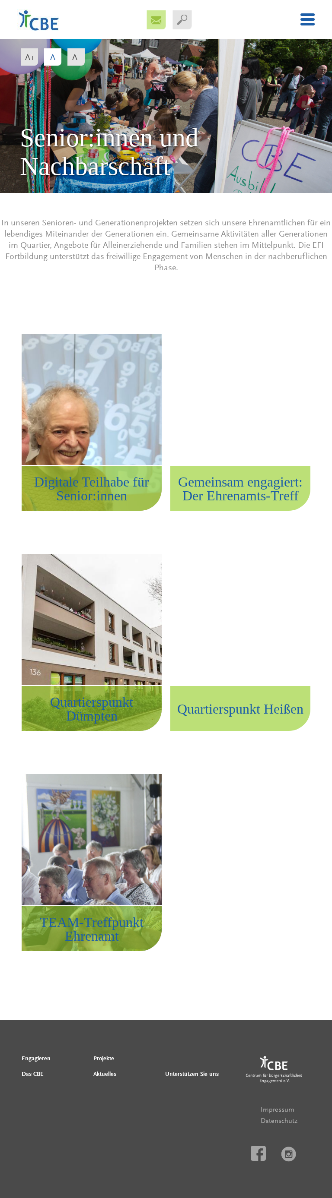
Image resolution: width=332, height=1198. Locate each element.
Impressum (277, 1109)
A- (76, 57)
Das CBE (33, 1074)
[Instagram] (289, 1154)
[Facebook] (258, 1154)
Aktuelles (104, 1074)
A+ (30, 57)
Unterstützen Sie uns (192, 1074)
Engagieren (36, 1059)
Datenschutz (279, 1120)
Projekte (103, 1059)
